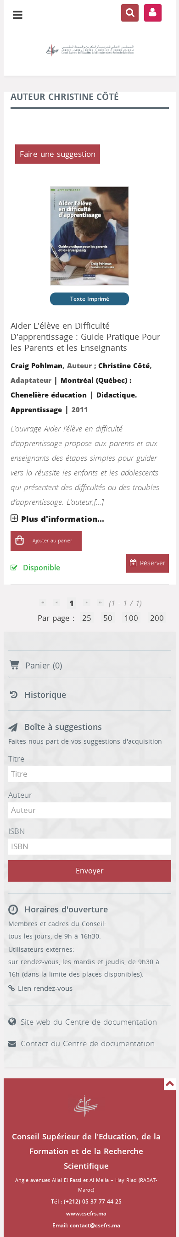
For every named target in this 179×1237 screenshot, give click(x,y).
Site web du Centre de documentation (89, 1022)
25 (86, 618)
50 (107, 618)
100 (131, 618)
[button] (20, 541)
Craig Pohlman (36, 365)
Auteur (20, 795)
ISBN (16, 831)
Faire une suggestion (57, 154)
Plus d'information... (62, 519)
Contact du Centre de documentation (88, 1043)
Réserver (152, 563)
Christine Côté (124, 365)
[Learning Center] (90, 50)
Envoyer (90, 871)
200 (157, 618)
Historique (45, 695)
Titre (16, 758)
